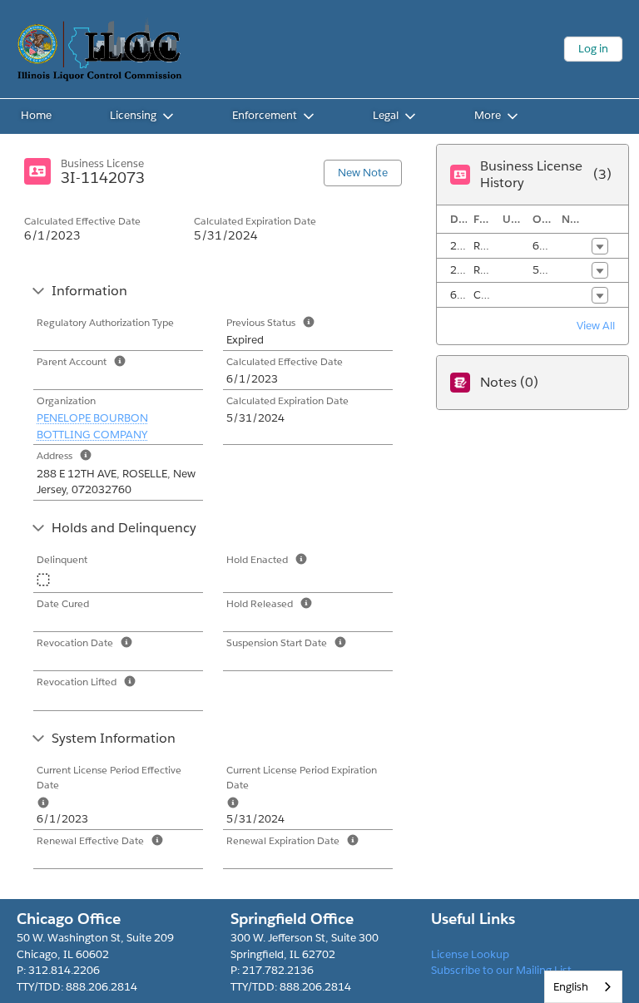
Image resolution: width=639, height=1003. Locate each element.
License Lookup (470, 954)
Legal (386, 115)
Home (36, 115)
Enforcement (264, 115)
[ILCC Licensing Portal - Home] (100, 49)
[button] (600, 246)
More (487, 115)
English (570, 987)
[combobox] (583, 987)
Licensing (133, 115)
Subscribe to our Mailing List (501, 970)
